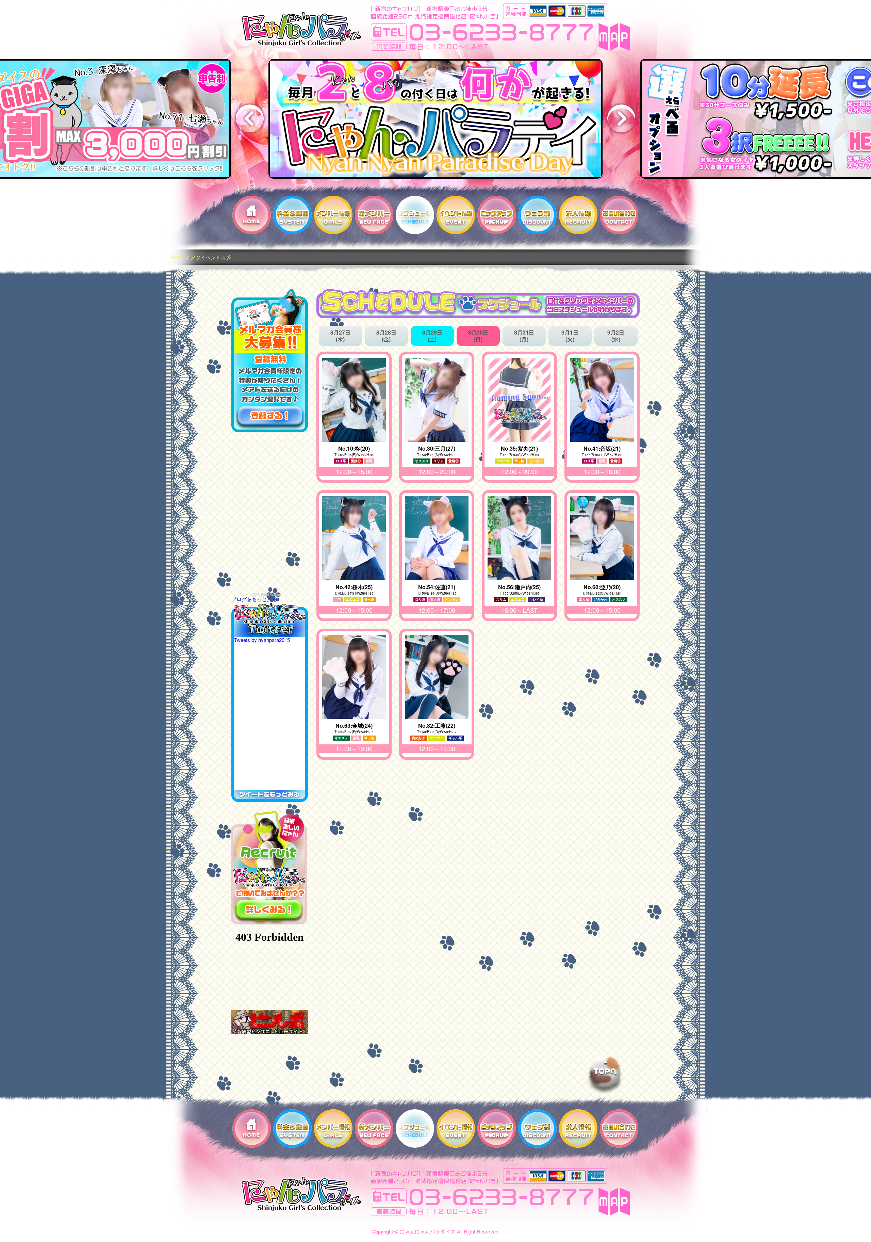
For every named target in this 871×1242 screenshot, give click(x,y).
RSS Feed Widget (267, 594)
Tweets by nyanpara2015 (262, 639)
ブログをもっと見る (254, 598)
